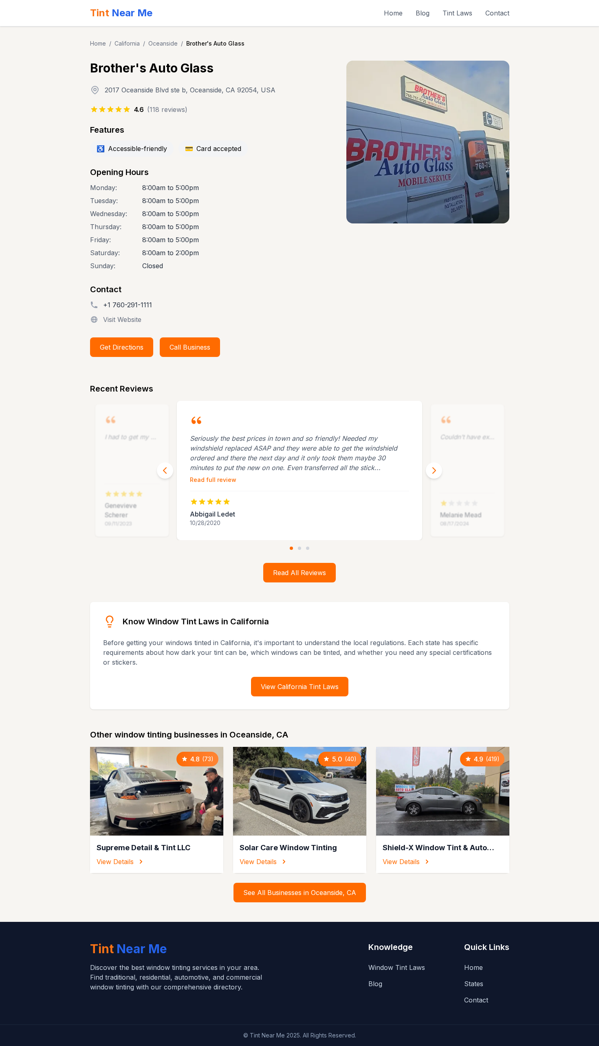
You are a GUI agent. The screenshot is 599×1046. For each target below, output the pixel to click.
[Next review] (434, 470)
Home (393, 13)
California (127, 43)
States (473, 984)
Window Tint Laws (396, 967)
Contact (497, 13)
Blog (422, 13)
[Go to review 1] (291, 548)
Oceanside (163, 43)
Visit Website (122, 319)
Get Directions (121, 347)
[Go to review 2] (299, 548)
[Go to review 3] (307, 548)
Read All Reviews (299, 573)
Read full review (213, 479)
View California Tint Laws (300, 687)
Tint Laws (457, 13)
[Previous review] (165, 470)
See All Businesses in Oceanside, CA (299, 892)
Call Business (190, 347)
